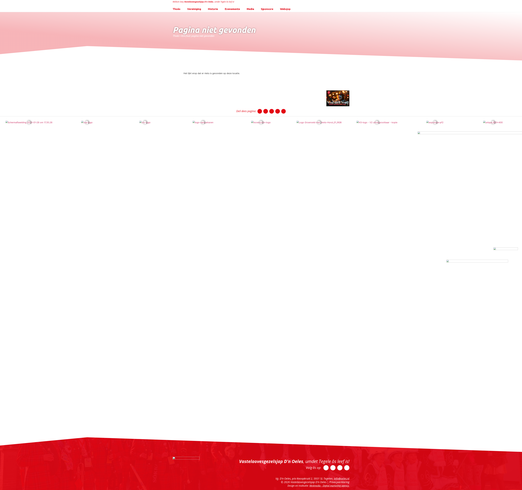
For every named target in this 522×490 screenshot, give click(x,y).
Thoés (176, 8)
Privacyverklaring (339, 482)
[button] (259, 111)
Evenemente (232, 8)
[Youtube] (346, 467)
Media (250, 8)
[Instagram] (339, 467)
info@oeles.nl (341, 478)
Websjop (285, 8)
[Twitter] (332, 467)
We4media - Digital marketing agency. (329, 485)
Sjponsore (267, 8)
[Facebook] (326, 467)
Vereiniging (194, 8)
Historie (213, 8)
